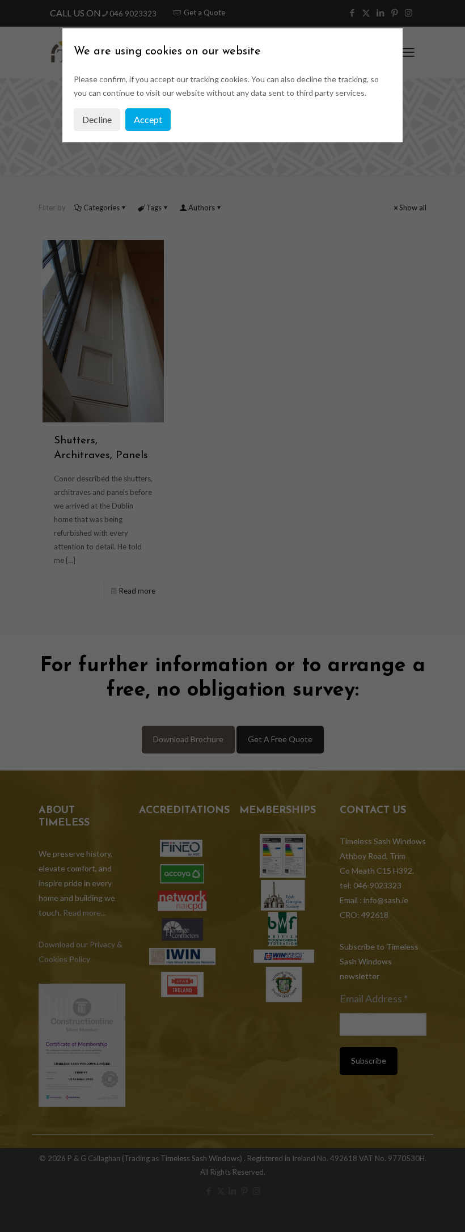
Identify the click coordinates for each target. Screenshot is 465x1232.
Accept (148, 119)
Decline (97, 119)
